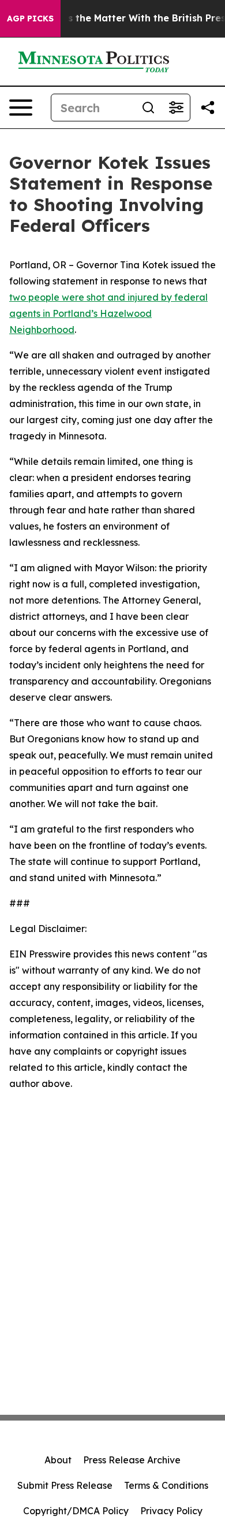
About (58, 1460)
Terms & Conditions (166, 1485)
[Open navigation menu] (20, 107)
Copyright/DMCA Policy (76, 1511)
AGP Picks (30, 18)
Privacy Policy (171, 1511)
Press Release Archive (132, 1460)
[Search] (148, 107)
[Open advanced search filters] (176, 107)
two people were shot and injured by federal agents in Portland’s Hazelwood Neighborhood (108, 313)
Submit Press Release (64, 1485)
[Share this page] (208, 107)
